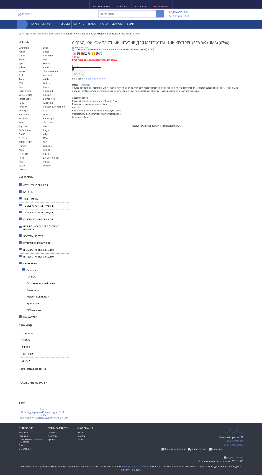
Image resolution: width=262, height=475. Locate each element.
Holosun (47, 95)
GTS (45, 110)
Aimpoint (47, 75)
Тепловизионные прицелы (38, 212)
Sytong (22, 165)
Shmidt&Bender (50, 71)
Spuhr (21, 75)
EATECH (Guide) (51, 158)
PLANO (22, 134)
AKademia (48, 103)
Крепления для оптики (36, 243)
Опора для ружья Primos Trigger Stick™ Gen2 (43, 413)
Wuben (46, 83)
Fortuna (47, 63)
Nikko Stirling (25, 91)
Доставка (117, 24)
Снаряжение (29, 33)
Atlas (45, 134)
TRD (21, 83)
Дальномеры (30, 199)
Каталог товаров (40, 24)
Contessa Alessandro (54, 107)
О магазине (25, 449)
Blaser (22, 59)
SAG (21, 122)
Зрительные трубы (34, 236)
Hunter (46, 162)
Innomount (24, 114)
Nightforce (48, 55)
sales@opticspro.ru (233, 445)
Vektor (46, 126)
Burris (46, 67)
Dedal (46, 52)
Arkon (21, 79)
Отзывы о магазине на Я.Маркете (30, 440)
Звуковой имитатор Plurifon (41, 283)
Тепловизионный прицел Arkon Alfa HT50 (44, 418)
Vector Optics (25, 95)
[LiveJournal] (90, 53)
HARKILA (31, 277)
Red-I (21, 158)
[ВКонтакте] (78, 53)
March (22, 55)
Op (20, 33)
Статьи (80, 439)
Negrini (46, 130)
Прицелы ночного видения (39, 257)
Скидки (92, 24)
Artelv (46, 79)
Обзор (75, 85)
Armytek (23, 107)
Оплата (130, 24)
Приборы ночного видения (39, 250)
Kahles (22, 52)
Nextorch (23, 118)
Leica (45, 48)
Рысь (21, 103)
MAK (45, 59)
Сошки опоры (33, 290)
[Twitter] (101, 53)
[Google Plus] (82, 53)
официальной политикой (135, 466)
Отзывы (85, 85)
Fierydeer (23, 154)
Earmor (22, 146)
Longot (46, 165)
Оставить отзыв (80, 47)
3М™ (45, 142)
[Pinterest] (97, 53)
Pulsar (22, 67)
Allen (21, 150)
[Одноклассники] (93, 53)
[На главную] (21, 24)
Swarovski (24, 48)
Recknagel (48, 118)
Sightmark (24, 126)
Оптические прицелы (35, 185)
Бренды (65, 24)
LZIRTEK (23, 169)
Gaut (21, 87)
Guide (46, 154)
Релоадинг (32, 270)
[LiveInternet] (86, 53)
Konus (46, 87)
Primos (46, 150)
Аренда (104, 24)
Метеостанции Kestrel (49, 33)
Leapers (47, 114)
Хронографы (33, 303)
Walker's (47, 146)
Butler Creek (25, 130)
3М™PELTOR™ (25, 142)
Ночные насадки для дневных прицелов (41, 228)
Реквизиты (24, 436)
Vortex (22, 71)
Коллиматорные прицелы (38, 219)
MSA (45, 138)
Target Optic (25, 99)
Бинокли (28, 192)
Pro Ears (23, 138)
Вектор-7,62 (49, 99)
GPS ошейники (34, 310)
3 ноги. (44, 409)
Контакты (78, 24)
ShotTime (48, 122)
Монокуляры (30, 317)
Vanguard (48, 91)
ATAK (21, 162)
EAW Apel (23, 110)
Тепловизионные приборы (38, 206)
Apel (21, 63)
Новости (81, 436)
